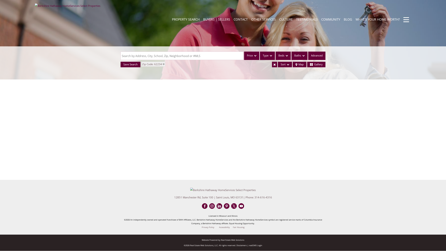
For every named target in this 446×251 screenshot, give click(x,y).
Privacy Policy (208, 227)
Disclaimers (241, 245)
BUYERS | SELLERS (216, 19)
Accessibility (224, 227)
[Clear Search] (274, 64)
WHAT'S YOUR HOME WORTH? (378, 19)
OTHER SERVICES (263, 19)
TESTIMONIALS (307, 19)
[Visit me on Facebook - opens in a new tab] (204, 206)
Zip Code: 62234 (152, 64)
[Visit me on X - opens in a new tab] (234, 206)
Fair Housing (238, 227)
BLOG (348, 19)
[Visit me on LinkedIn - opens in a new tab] (219, 206)
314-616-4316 (263, 197)
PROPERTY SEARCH (186, 19)
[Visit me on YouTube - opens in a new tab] (241, 206)
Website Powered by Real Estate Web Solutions (223, 240)
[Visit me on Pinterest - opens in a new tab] (226, 206)
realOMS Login (255, 245)
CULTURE (286, 19)
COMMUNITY (330, 19)
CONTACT (241, 19)
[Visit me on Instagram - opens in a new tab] (212, 206)
